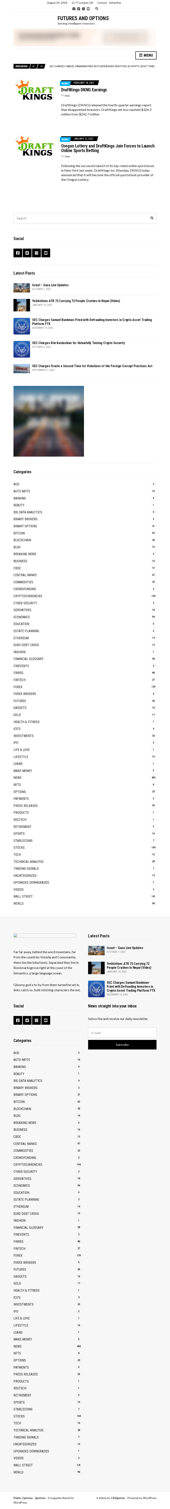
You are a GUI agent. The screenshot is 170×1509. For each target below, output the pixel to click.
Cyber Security (25, 603)
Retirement (22, 827)
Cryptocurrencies (27, 596)
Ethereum (21, 638)
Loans (18, 764)
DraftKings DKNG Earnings (84, 89)
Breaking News (24, 554)
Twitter (78, 8)
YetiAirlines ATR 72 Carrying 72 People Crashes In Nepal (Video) (76, 301)
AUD (16, 484)
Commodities (23, 582)
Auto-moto (21, 491)
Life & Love (21, 750)
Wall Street (23, 896)
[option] (103, 66)
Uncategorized (24, 876)
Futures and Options (83, 18)
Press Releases (25, 806)
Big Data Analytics (27, 512)
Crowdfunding (24, 589)
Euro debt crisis (26, 645)
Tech (17, 855)
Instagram (83, 8)
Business (20, 561)
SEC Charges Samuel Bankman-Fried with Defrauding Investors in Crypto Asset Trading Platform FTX (131, 986)
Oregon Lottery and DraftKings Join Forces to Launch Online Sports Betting (107, 148)
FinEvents (21, 666)
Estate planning (26, 631)
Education (21, 624)
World (18, 904)
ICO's (17, 729)
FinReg (18, 673)
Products (21, 813)
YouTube (88, 8)
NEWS (65, 83)
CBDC (17, 568)
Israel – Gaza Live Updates (50, 285)
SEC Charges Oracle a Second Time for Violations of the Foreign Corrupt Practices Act (92, 366)
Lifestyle (20, 757)
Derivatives (22, 610)
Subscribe (122, 1044)
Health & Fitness (26, 722)
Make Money (22, 771)
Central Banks (25, 575)
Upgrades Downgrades (31, 883)
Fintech (19, 680)
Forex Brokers (24, 694)
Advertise (115, 2)
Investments (23, 736)
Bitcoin (19, 533)
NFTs (17, 785)
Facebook (73, 8)
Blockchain (22, 540)
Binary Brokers (25, 519)
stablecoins (23, 841)
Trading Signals (26, 869)
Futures (19, 701)
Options (19, 792)
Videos (18, 890)
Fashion (19, 652)
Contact (102, 2)
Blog (17, 547)
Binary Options (25, 526)
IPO (15, 743)
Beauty (18, 505)
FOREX (17, 687)
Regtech (19, 820)
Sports (19, 834)
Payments (21, 799)
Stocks (19, 848)
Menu (148, 55)
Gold (17, 715)
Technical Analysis (28, 862)
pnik (67, 95)
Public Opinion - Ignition (29, 1498)
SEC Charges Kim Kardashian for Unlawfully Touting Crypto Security (78, 343)
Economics (21, 617)
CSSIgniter (118, 1498)
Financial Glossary (28, 659)
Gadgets (20, 708)
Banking (19, 498)
